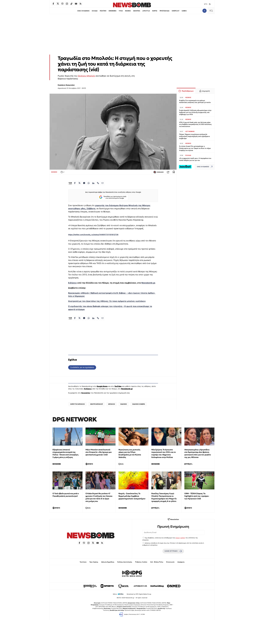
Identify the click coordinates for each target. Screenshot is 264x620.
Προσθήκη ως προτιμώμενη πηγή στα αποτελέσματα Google (114, 197)
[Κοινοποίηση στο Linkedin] (93, 183)
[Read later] (174, 172)
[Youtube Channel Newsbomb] (76, 4)
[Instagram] (67, 4)
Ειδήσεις (72, 283)
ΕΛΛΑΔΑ (94, 11)
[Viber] (62, 4)
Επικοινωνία (170, 562)
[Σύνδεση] (204, 10)
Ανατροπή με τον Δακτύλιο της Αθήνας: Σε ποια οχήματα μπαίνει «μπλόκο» (107, 301)
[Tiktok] (71, 4)
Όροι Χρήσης (94, 562)
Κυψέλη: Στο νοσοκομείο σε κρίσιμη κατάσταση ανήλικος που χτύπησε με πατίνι (195, 101)
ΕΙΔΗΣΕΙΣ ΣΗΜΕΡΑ (138, 404)
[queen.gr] (123, 586)
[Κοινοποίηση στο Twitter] (79, 183)
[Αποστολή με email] (103, 183)
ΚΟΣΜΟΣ (128, 11)
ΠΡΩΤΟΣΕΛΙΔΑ (164, 11)
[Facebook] (53, 4)
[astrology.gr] (140, 586)
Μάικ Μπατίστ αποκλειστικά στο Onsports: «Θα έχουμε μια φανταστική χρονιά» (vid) (98, 452)
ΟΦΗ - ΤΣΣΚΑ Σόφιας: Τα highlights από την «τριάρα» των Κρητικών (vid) (196, 496)
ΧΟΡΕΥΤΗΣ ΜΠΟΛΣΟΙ (77, 404)
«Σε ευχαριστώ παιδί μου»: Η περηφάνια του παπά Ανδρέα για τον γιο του (195, 159)
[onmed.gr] (173, 586)
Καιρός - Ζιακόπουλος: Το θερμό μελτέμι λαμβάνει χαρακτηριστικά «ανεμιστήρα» (132, 496)
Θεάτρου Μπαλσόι (86, 76)
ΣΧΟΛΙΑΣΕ (160, 172)
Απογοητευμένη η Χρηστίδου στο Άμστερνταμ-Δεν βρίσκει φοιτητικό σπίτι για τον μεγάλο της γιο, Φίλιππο (197, 453)
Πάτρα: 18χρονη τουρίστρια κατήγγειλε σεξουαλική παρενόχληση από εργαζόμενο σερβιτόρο (194, 136)
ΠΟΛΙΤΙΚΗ (103, 11)
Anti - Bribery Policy (156, 562)
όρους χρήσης (180, 538)
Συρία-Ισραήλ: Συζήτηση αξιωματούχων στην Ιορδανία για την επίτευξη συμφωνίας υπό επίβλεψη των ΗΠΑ (195, 112)
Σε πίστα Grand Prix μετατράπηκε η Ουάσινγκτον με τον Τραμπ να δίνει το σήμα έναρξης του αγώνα (195, 148)
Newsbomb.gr (148, 283)
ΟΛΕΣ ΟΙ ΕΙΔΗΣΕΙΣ (83, 11)
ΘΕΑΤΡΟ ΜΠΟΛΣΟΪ (96, 404)
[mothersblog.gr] (157, 586)
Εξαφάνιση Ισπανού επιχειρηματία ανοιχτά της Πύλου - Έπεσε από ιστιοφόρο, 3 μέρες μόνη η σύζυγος (65, 453)
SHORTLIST (175, 11)
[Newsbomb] (91, 536)
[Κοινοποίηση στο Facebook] (75, 183)
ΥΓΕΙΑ (121, 11)
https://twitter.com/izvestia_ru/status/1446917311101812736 (93, 235)
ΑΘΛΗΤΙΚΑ (136, 11)
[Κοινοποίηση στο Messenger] (84, 183)
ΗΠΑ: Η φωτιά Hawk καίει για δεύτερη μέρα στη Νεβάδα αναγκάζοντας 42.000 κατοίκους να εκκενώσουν (195, 124)
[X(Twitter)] (58, 4)
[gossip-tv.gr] (90, 586)
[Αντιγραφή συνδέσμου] (168, 172)
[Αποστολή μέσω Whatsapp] (89, 183)
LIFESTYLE (146, 11)
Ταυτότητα (83, 562)
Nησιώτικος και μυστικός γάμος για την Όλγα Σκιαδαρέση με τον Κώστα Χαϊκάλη (129, 453)
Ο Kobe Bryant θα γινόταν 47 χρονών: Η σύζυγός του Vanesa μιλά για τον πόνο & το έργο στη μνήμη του (98, 497)
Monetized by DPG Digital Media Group (139, 594)
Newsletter (85, 393)
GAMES (184, 11)
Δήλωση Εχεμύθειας (107, 562)
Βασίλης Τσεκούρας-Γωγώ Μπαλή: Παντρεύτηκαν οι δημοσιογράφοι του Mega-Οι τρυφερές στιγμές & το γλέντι (164, 497)
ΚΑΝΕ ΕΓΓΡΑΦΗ (171, 551)
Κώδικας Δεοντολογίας (124, 562)
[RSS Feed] (80, 4)
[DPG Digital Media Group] (132, 573)
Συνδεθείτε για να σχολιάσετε (82, 367)
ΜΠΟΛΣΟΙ (111, 404)
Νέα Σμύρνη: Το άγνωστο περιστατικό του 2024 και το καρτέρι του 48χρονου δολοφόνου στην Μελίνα (163, 453)
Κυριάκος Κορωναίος (66, 85)
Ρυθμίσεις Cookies (141, 562)
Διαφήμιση (180, 562)
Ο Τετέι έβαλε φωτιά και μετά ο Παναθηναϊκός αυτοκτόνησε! (65, 494)
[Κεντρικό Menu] (211, 10)
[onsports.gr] (107, 586)
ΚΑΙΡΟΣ (154, 11)
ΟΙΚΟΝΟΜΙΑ (112, 11)
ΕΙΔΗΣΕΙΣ (123, 404)
